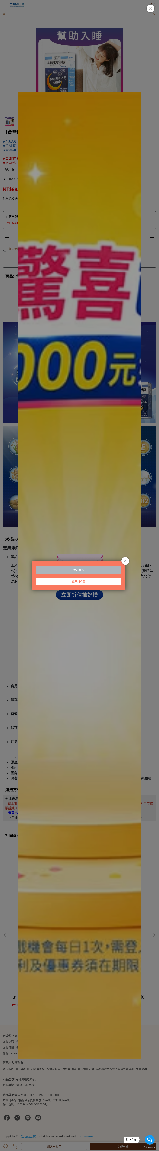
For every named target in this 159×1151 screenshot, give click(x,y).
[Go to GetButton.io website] (149, 1147)
